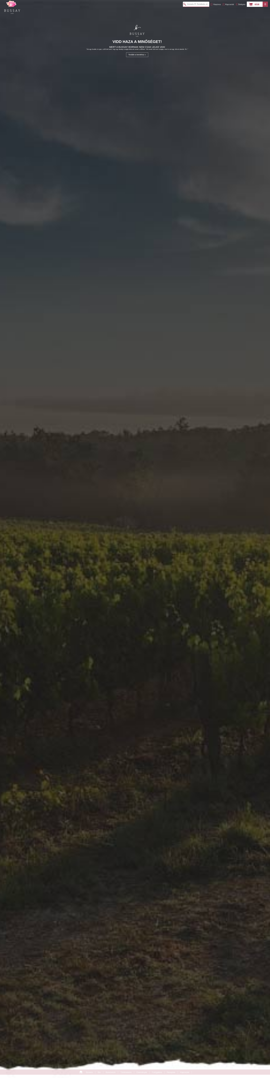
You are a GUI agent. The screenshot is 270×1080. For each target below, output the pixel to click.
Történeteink (126, 1072)
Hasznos (217, 4)
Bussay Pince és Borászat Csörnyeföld (12, 7)
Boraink (89, 1072)
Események (142, 1072)
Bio (99, 1072)
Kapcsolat (229, 4)
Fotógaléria (157, 1072)
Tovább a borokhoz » (137, 55)
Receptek (171, 1072)
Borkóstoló (110, 1072)
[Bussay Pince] (81, 1072)
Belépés (241, 4)
